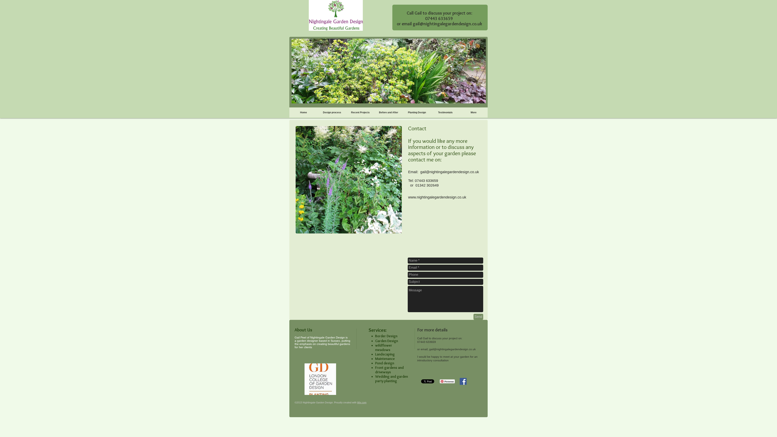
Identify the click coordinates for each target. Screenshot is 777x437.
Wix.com (361, 402)
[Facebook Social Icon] (463, 381)
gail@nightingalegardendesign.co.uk (447, 24)
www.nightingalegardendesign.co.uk (437, 197)
